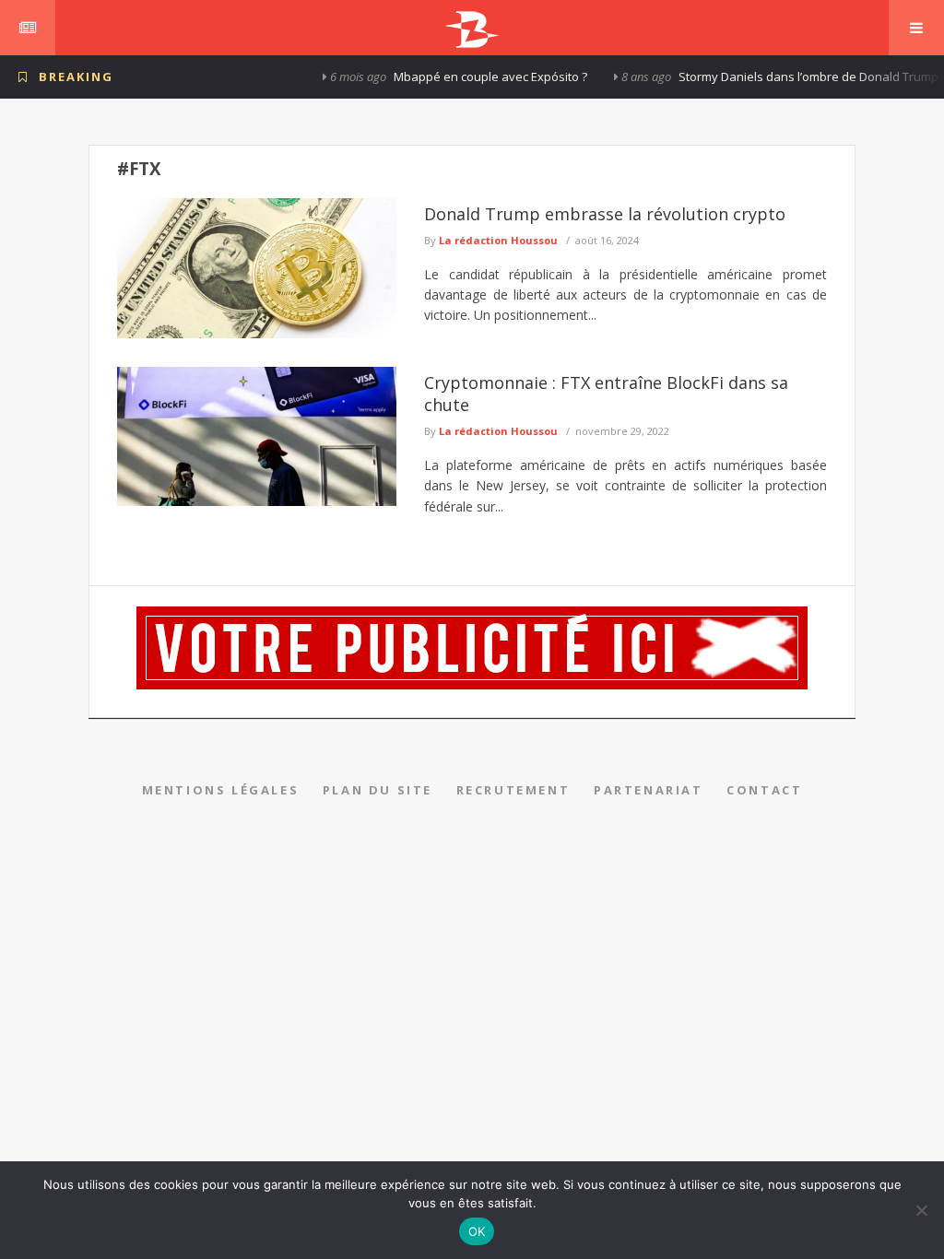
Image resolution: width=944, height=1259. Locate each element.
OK (477, 1231)
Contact (764, 790)
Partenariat (648, 790)
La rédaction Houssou (498, 240)
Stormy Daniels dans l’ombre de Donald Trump (782, 76)
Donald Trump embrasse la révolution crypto (604, 214)
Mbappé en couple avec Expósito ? (463, 76)
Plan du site (377, 790)
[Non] (921, 1210)
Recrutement (513, 790)
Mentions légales (221, 790)
